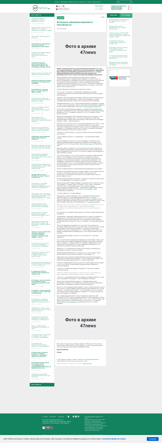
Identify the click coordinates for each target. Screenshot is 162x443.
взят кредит (89, 144)
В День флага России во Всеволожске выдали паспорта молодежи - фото (40, 215)
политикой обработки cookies (114, 439)
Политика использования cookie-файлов (55, 423)
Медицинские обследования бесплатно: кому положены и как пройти (118, 64)
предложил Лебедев (93, 202)
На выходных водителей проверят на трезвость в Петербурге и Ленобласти (40, 319)
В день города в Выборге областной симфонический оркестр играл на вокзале (40, 130)
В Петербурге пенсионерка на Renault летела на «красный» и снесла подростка (41, 265)
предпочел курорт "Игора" (79, 83)
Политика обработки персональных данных (56, 421)
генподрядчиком (72, 302)
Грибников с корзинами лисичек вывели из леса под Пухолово (40, 377)
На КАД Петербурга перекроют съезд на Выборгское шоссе (38, 21)
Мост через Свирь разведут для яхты (40, 38)
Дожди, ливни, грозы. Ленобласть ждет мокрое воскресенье (117, 28)
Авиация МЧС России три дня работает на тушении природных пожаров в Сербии (41, 30)
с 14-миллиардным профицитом (92, 106)
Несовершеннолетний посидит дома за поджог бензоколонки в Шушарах (40, 206)
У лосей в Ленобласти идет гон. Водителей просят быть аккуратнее (118, 57)
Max (78, 416)
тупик (74, 118)
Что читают (126, 15)
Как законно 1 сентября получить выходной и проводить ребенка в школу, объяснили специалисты (40, 186)
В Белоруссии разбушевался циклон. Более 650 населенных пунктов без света (41, 55)
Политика (60, 17)
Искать (130, 1)
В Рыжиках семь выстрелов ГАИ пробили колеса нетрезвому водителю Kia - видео (118, 49)
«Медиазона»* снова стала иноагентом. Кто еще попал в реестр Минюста (41, 310)
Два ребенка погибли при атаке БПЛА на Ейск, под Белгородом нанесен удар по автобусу (41, 224)
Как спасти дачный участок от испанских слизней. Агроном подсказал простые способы (41, 148)
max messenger (63, 6)
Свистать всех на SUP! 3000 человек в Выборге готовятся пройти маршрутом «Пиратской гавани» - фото (119, 35)
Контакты (53, 416)
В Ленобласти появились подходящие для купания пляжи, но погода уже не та (40, 302)
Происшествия (73, 1)
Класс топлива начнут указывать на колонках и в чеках (40, 328)
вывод (102, 110)
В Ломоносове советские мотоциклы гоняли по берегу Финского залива (41, 101)
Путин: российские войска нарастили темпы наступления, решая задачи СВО (40, 110)
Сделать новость (63, 9)
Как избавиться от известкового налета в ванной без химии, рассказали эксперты (41, 120)
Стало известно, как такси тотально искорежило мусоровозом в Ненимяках (40, 246)
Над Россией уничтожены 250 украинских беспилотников (41, 75)
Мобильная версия (57, 6)
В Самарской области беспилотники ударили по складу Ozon (117, 42)
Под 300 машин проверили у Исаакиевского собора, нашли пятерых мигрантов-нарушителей (41, 167)
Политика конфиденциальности (52, 419)
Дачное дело (96, 1)
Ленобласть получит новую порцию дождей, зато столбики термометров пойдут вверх (40, 255)
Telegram (76, 416)
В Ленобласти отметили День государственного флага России (119, 21)
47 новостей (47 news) (92, 416)
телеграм (61, 6)
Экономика (64, 1)
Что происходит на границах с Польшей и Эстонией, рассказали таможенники (41, 337)
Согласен (152, 439)
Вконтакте (73, 416)
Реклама (61, 416)
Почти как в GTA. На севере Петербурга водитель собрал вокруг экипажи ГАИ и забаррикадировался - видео (41, 196)
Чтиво (89, 1)
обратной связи (87, 363)
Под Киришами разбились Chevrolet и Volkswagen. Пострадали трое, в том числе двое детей (41, 157)
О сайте (45, 416)
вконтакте (59, 6)
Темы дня (113, 15)
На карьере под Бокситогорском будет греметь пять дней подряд (40, 346)
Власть (57, 1)
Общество (82, 1)
